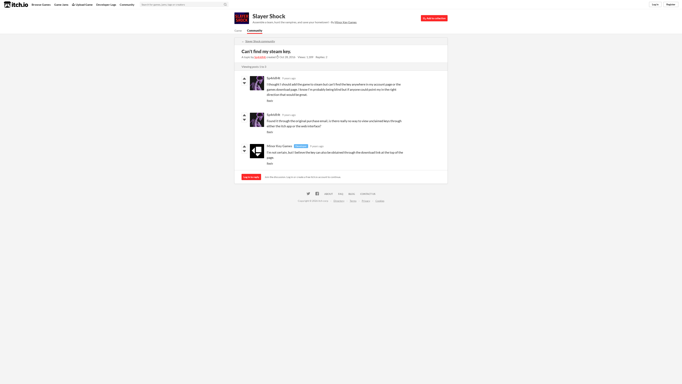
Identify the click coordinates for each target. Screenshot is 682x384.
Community (127, 4)
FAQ (340, 193)
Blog (351, 193)
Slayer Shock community (260, 41)
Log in (655, 4)
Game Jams (61, 4)
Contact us (367, 193)
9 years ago (289, 78)
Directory (339, 200)
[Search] (225, 4)
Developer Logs (106, 4)
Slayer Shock (269, 16)
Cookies (379, 200)
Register (670, 4)
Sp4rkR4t (260, 57)
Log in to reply (251, 176)
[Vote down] (244, 83)
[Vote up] (244, 78)
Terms (353, 200)
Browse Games (41, 4)
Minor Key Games (279, 146)
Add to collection (436, 18)
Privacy (366, 200)
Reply (270, 100)
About (328, 193)
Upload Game (84, 4)
